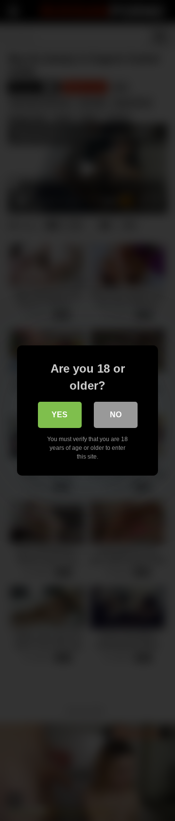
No (116, 414)
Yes (60, 414)
